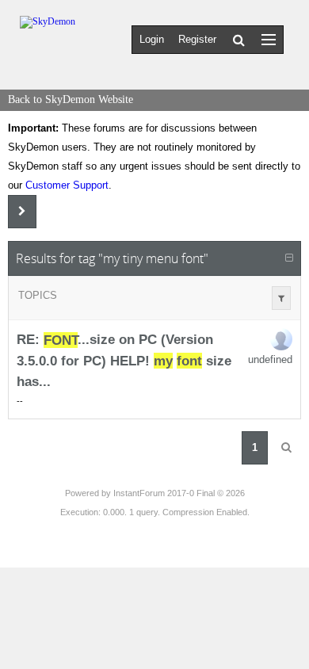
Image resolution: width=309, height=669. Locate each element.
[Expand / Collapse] (289, 258)
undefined (270, 359)
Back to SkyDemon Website (70, 99)
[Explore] (268, 39)
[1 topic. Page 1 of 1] (286, 447)
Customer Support (67, 185)
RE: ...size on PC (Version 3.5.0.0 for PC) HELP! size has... (124, 361)
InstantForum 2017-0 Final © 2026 (179, 493)
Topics (37, 295)
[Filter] (281, 298)
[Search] (238, 39)
